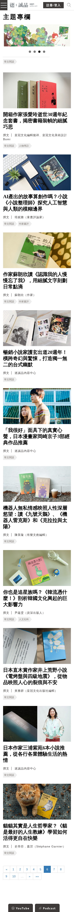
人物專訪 (24, 145)
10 (14, 876)
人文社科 (24, 619)
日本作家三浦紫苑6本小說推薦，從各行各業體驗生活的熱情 (35, 754)
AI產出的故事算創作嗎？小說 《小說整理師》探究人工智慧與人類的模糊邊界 (35, 203)
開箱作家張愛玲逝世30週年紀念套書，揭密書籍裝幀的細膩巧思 (35, 121)
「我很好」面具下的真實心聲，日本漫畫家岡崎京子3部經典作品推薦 (36, 436)
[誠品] (23, 4)
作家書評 (24, 223)
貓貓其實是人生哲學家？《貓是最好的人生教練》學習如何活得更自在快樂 (35, 832)
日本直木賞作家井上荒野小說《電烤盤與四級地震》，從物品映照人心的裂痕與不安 (35, 676)
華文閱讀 (9, 61)
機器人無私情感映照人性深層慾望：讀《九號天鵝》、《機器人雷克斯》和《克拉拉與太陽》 (35, 517)
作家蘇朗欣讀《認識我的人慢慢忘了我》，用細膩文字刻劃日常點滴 (35, 280)
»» (37, 876)
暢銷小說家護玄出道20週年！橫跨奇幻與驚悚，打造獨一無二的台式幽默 (35, 358)
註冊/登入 (53, 5)
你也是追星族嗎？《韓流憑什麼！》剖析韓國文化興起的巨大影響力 (35, 598)
